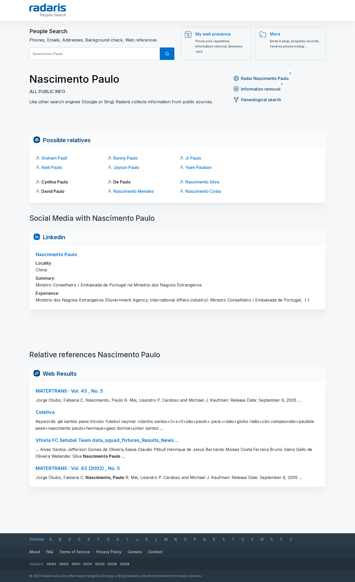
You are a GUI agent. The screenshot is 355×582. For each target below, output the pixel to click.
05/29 (112, 564)
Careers (135, 552)
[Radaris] (47, 7)
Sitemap (36, 539)
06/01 (76, 564)
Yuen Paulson (198, 167)
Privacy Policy (108, 552)
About (34, 552)
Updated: (36, 564)
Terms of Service (74, 552)
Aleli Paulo (51, 167)
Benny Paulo (125, 158)
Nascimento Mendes (133, 191)
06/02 (64, 564)
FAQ (49, 552)
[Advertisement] (177, 121)
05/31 (87, 564)
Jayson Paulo (126, 167)
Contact (155, 552)
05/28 (124, 564)
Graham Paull (54, 158)
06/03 (51, 564)
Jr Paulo (193, 158)
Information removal (260, 89)
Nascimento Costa (203, 191)
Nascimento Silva (202, 181)
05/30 (99, 564)
